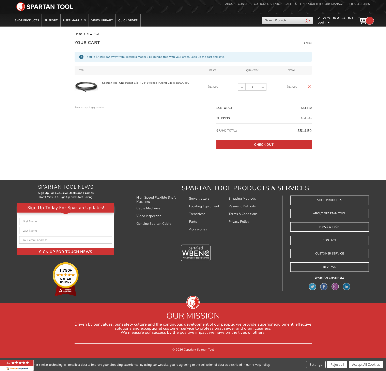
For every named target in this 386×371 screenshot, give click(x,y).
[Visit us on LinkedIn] (346, 286)
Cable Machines (148, 208)
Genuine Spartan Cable (153, 224)
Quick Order (128, 20)
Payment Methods (242, 206)
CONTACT (244, 4)
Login (322, 22)
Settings (316, 364)
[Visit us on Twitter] (312, 286)
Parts (193, 222)
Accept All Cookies (366, 364)
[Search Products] (308, 20)
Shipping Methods (242, 199)
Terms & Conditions (243, 214)
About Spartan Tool (329, 213)
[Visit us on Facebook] (323, 286)
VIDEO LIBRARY (102, 20)
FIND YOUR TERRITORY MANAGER (322, 4)
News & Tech (329, 227)
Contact (330, 240)
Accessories (198, 229)
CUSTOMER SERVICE (267, 4)
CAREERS (290, 4)
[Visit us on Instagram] (335, 286)
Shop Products (27, 20)
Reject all (337, 364)
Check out (264, 144)
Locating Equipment (204, 206)
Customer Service (329, 254)
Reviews (329, 267)
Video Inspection (148, 216)
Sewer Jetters (199, 199)
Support (51, 20)
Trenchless (197, 214)
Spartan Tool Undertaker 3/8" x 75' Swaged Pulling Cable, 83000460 (145, 83)
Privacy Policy (239, 222)
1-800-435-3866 (359, 4)
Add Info (306, 118)
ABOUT (230, 4)
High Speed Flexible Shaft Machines (156, 200)
